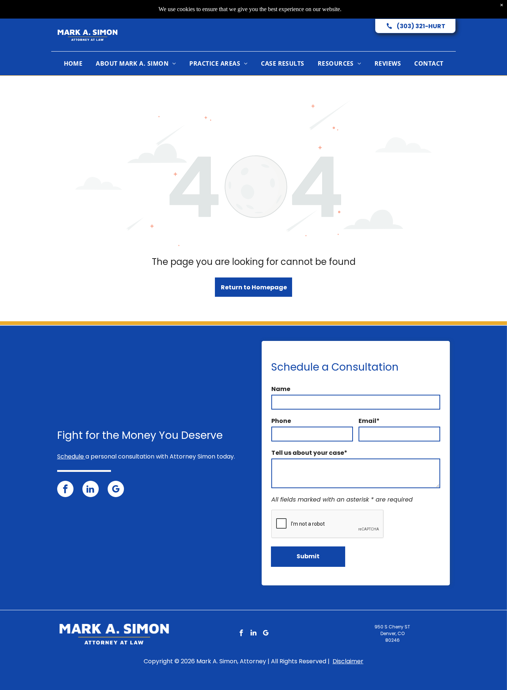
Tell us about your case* (309, 452)
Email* (369, 421)
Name (280, 389)
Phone (281, 421)
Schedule (70, 456)
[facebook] (65, 490)
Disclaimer (348, 661)
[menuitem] (73, 63)
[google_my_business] (116, 490)
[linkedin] (90, 490)
